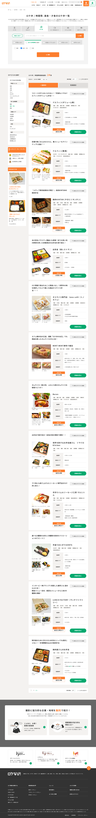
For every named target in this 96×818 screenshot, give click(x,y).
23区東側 (12, 114)
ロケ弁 (43, 5)
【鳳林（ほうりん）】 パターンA (14, 215)
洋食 (11, 88)
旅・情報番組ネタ (51, 5)
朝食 (11, 104)
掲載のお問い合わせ (74, 789)
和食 (11, 86)
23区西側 (12, 116)
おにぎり (12, 94)
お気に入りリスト (65, 2)
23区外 (11, 118)
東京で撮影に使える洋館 (49, 811)
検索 (48, 54)
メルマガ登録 (57, 2)
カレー (11, 92)
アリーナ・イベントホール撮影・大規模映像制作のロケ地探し (45, 809)
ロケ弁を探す (11, 794)
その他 (11, 97)
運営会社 (67, 815)
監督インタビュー (32, 789)
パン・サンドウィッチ (14, 95)
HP (69, 666)
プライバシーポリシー (83, 815)
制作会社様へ (42, 2)
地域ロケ (38, 5)
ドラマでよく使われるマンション (81, 809)
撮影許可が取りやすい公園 (29, 809)
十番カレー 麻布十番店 (18, 158)
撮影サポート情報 (69, 5)
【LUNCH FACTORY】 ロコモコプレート (15, 188)
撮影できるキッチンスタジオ (22, 811)
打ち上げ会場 (60, 5)
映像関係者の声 (78, 5)
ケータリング (12, 128)
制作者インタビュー (33, 794)
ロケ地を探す (11, 789)
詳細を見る (78, 132)
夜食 (11, 108)
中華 (11, 90)
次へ (37, 690)
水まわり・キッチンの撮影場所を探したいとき (78, 811)
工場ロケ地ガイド (58, 809)
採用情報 (73, 815)
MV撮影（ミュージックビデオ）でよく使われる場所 (16, 809)
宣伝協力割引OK (13, 134)
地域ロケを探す (11, 792)
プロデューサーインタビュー (35, 792)
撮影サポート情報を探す (13, 802)
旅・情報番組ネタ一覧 (13, 797)
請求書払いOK (13, 140)
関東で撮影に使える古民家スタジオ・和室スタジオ (36, 811)
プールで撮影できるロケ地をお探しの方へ (69, 809)
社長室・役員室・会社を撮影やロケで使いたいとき (61, 811)
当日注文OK (12, 136)
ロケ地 (33, 5)
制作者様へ (52, 789)
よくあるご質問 (50, 2)
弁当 (11, 126)
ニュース (51, 785)
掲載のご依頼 (34, 2)
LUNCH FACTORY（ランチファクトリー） (18, 155)
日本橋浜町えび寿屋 (16, 161)
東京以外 (12, 120)
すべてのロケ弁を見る (15, 80)
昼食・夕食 (45, 79)
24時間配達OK (13, 138)
